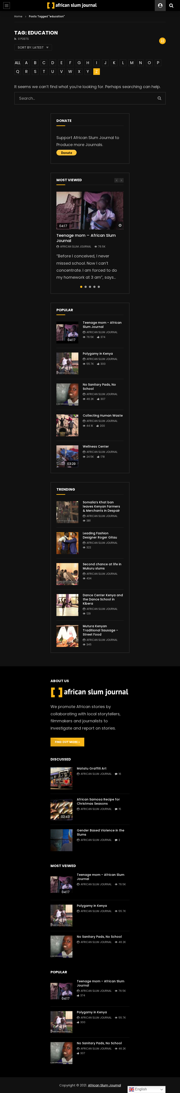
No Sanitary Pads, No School (99, 386)
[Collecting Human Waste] (67, 425)
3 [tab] (90, 287)
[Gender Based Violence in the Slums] (61, 840)
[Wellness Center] (67, 456)
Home (18, 16)
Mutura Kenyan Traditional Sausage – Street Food (100, 630)
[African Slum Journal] (72, 5)
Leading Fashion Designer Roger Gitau (100, 535)
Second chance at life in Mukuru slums (102, 566)
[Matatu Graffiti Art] (61, 778)
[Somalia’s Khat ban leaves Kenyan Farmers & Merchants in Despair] (67, 512)
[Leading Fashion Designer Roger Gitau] (67, 543)
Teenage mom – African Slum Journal (86, 238)
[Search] (171, 5)
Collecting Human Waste (103, 415)
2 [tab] (86, 287)
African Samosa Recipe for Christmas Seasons (98, 801)
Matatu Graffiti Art (91, 768)
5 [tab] (99, 287)
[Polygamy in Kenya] (67, 363)
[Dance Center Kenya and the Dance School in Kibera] (67, 605)
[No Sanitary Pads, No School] (67, 394)
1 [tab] (81, 287)
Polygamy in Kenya (98, 353)
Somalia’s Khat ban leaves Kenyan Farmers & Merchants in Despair (101, 506)
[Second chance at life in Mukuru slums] (67, 574)
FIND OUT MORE (66, 742)
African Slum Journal (75, 246)
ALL (17, 62)
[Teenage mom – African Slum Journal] (67, 332)
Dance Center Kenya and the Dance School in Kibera (103, 599)
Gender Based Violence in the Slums (100, 832)
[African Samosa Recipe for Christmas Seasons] (61, 809)
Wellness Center (96, 446)
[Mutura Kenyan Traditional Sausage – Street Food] (67, 636)
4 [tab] (94, 287)
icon (90, 210)
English (140, 1089)
